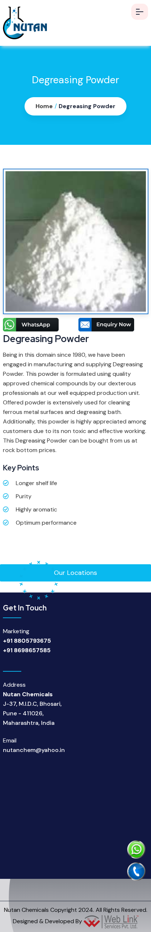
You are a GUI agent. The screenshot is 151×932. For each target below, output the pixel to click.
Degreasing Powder (87, 106)
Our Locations (75, 572)
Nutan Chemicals (26, 910)
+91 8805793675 (27, 641)
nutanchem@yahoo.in (34, 750)
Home (44, 106)
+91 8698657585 (27, 650)
